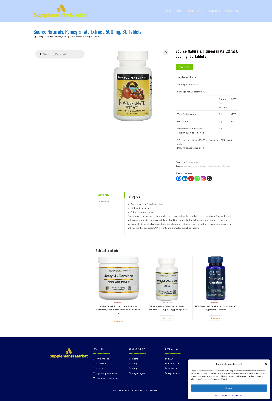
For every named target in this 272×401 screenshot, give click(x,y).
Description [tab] (104, 195)
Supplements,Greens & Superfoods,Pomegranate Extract (206, 166)
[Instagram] (203, 178)
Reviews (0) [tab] (103, 201)
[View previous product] (231, 50)
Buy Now (184, 67)
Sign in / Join (232, 11)
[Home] (35, 36)
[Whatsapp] (197, 178)
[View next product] (236, 50)
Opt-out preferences (221, 395)
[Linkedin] (185, 178)
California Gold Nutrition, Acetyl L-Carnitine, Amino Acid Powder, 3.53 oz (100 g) (118, 309)
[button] (265, 363)
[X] (209, 178)
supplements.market (147, 390)
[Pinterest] (191, 178)
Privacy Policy (238, 395)
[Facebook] (178, 178)
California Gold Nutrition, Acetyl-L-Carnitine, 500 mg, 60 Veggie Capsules (167, 308)
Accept (229, 388)
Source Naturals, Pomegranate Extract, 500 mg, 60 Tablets (73, 36)
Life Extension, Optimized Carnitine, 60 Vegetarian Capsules (215, 308)
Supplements (192, 162)
